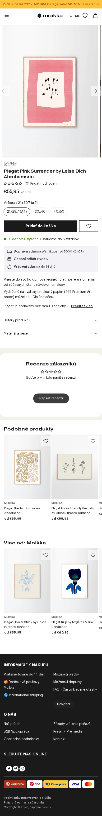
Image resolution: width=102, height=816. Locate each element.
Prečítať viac (82, 306)
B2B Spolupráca (16, 731)
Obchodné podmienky (21, 739)
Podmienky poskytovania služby (27, 797)
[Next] (96, 91)
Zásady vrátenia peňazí (71, 724)
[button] (13, 183)
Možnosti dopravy (67, 682)
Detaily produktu (17, 320)
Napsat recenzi (51, 398)
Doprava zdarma (27, 251)
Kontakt (59, 739)
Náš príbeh (12, 724)
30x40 (40, 211)
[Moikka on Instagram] (21, 768)
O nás (75, 15)
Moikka (10, 164)
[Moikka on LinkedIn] (28, 768)
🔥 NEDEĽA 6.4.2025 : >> (51, 4)
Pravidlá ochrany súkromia (24, 802)
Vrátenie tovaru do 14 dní (24, 674)
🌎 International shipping (23, 695)
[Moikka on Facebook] (8, 768)
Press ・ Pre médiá (68, 731)
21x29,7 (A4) (17, 211)
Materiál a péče (16, 333)
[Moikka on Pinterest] (15, 768)
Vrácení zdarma (27, 266)
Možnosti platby (66, 674)
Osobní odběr (25, 259)
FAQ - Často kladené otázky (75, 689)
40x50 (59, 211)
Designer (63, 704)
